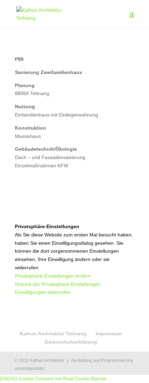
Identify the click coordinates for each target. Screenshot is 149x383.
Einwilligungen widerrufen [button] (43, 292)
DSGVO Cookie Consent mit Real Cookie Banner (53, 378)
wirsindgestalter (30, 368)
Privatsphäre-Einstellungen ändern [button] (53, 276)
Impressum (109, 333)
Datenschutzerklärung (71, 342)
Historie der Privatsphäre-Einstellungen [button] (57, 284)
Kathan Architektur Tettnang (53, 333)
